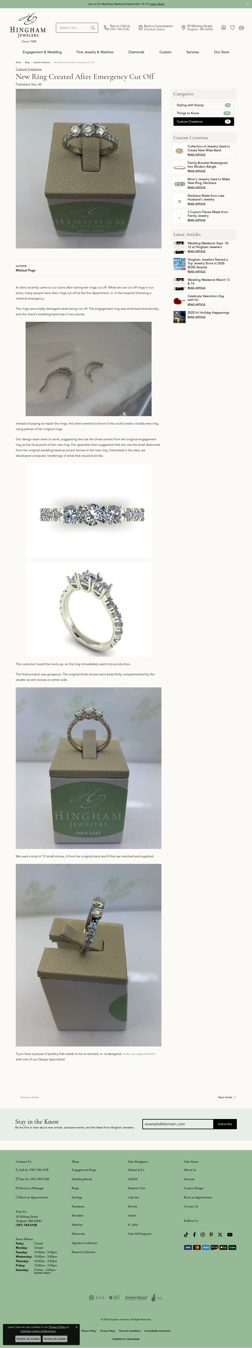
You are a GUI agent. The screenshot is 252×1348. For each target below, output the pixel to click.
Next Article (225, 1097)
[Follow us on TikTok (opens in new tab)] (186, 1234)
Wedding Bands (82, 1179)
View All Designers (139, 1234)
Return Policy (89, 1330)
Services (192, 52)
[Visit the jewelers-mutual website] (136, 1298)
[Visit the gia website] (97, 1298)
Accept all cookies (55, 1338)
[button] (223, 28)
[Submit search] (93, 27)
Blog (27, 62)
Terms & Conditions (130, 1330)
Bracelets (77, 1215)
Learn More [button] (157, 4)
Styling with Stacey (203, 105)
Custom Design (194, 1188)
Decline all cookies (28, 1338)
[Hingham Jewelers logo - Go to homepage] (28, 27)
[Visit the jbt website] (114, 1298)
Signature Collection (84, 1243)
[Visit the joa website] (157, 1298)
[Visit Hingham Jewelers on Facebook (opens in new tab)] (194, 1234)
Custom (165, 52)
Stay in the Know (37, 1121)
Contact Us (191, 1206)
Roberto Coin (136, 1188)
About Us (190, 1170)
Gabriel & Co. (136, 1170)
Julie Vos (133, 1197)
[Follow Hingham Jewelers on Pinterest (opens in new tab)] (211, 1234)
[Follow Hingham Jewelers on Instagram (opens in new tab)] (203, 1234)
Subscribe (225, 1124)
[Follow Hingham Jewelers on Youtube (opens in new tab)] (230, 1234)
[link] (119, 28)
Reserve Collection (83, 1252)
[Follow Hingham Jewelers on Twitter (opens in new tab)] (220, 1234)
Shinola (132, 1206)
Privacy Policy (107, 1330)
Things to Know (203, 113)
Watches (77, 1225)
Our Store (221, 52)
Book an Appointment (198, 1197)
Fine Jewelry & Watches (95, 52)
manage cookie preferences (38, 1331)
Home (18, 62)
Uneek (132, 1215)
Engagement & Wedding (42, 52)
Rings (75, 1188)
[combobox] (72, 27)
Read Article (197, 154)
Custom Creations (41, 62)
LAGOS (132, 1179)
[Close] (247, 4)
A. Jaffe (133, 1225)
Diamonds (136, 52)
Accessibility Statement (157, 1330)
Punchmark (133, 1339)
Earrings (77, 1197)
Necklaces (78, 1206)
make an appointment (139, 1054)
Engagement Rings (84, 1170)
